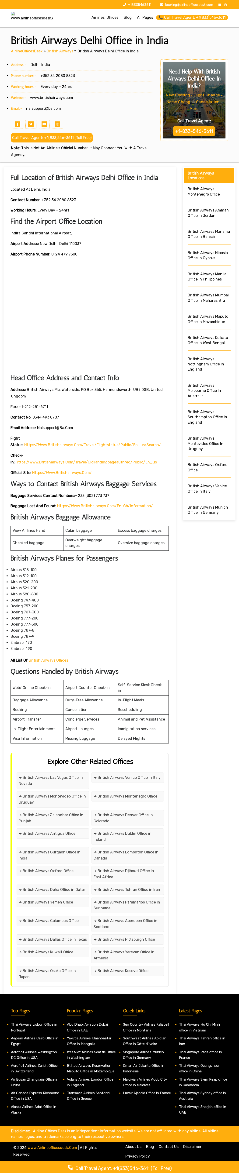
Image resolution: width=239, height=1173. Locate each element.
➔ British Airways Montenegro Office (125, 796)
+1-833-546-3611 (194, 131)
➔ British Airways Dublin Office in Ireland (122, 836)
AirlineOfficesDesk (26, 51)
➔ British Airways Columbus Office (49, 920)
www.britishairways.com (51, 97)
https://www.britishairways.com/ (62, 472)
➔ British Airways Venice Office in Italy (127, 777)
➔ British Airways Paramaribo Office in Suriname (127, 905)
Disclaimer (192, 1146)
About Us (133, 1146)
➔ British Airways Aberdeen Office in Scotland (125, 923)
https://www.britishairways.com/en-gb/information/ (105, 506)
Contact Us (169, 1146)
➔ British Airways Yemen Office (46, 902)
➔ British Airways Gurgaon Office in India (50, 855)
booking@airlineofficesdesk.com (189, 5)
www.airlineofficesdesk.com (52, 1147)
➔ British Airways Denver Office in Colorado (123, 818)
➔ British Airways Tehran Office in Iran (127, 889)
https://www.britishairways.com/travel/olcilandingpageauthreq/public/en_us (86, 462)
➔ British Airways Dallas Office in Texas (53, 939)
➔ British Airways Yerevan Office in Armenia (124, 955)
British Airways (60, 51)
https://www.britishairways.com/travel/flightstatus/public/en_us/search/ (92, 445)
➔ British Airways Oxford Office (46, 871)
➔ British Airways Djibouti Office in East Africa (124, 874)
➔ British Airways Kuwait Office (46, 952)
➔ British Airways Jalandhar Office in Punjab (51, 818)
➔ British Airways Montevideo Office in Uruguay (52, 799)
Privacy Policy (137, 1156)
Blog (150, 1146)
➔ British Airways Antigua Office (47, 833)
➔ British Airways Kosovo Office (121, 971)
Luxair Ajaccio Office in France (147, 1093)
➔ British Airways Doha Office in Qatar (52, 889)
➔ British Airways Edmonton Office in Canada (126, 855)
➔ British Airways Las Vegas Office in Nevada (51, 780)
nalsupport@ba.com (43, 108)
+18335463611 (139, 5)
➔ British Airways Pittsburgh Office (124, 939)
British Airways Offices (48, 660)
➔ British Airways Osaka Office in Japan (47, 974)
